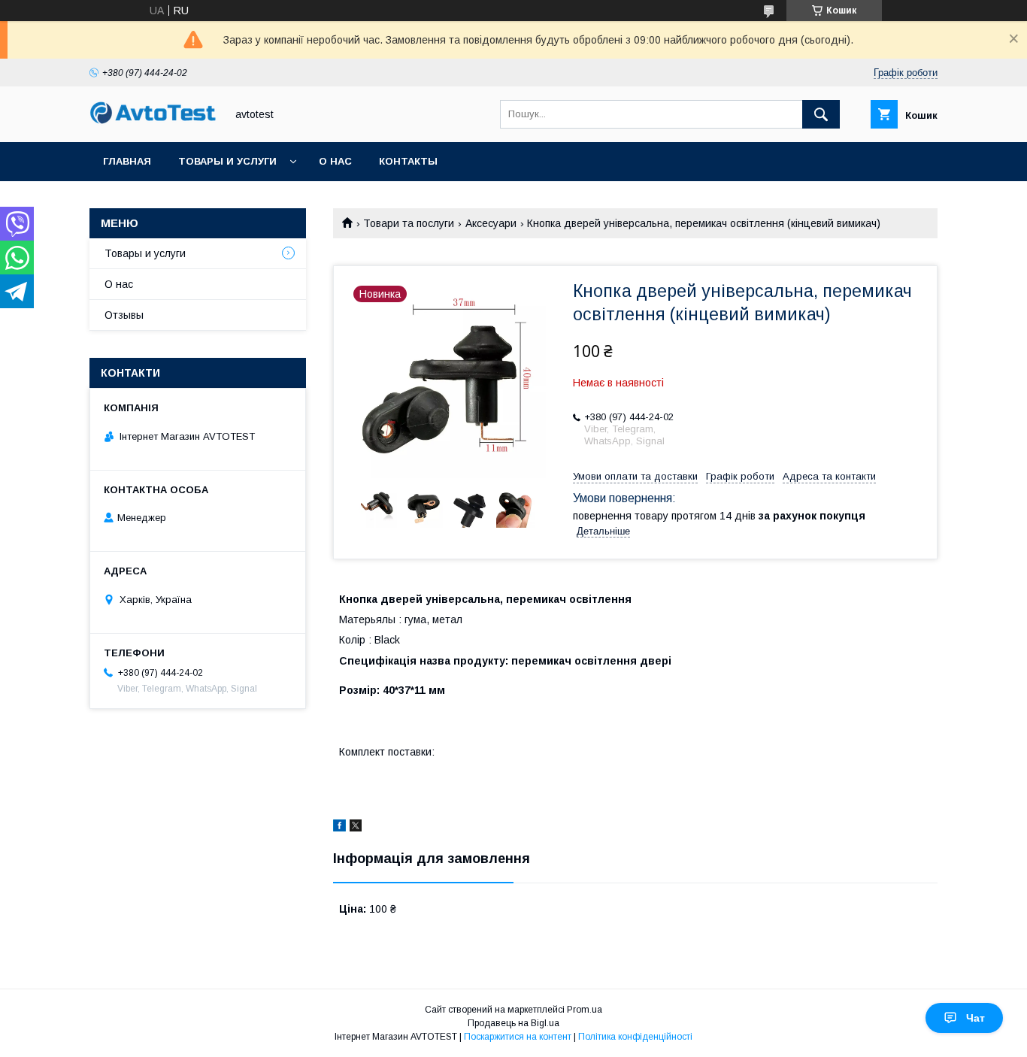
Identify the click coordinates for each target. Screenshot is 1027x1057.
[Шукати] (821, 114)
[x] (356, 828)
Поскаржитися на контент (517, 1036)
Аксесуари (491, 223)
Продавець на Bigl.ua (513, 1023)
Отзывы (124, 315)
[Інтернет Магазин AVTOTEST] (153, 122)
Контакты (408, 161)
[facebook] (339, 828)
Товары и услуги (227, 161)
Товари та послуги (408, 223)
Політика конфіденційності (635, 1036)
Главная (127, 161)
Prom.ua (584, 1009)
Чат (975, 1018)
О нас (335, 161)
